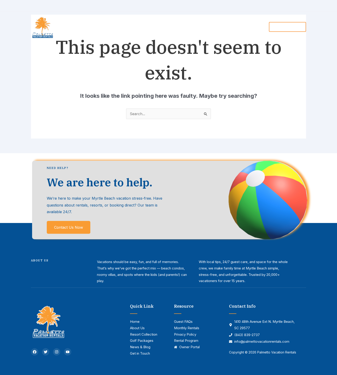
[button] (168, 27)
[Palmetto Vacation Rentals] (42, 26)
